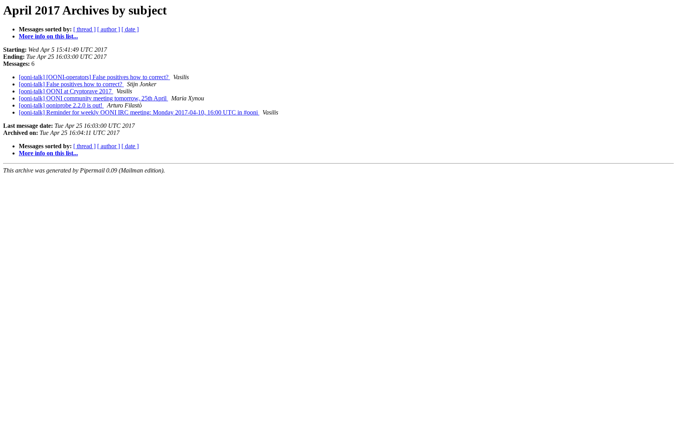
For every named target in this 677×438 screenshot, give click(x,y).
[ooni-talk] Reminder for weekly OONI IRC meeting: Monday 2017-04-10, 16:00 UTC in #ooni (139, 112)
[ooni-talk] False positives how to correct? (71, 84)
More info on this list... (48, 36)
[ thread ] (84, 29)
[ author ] (108, 29)
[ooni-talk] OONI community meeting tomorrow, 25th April (93, 98)
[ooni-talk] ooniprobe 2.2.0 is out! (61, 105)
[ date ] (130, 29)
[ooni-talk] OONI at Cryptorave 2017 (66, 91)
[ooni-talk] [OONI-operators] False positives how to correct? (94, 77)
